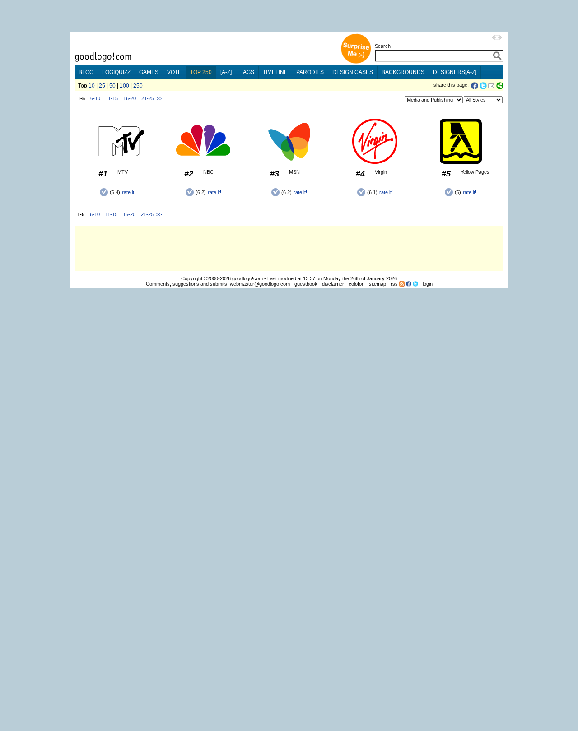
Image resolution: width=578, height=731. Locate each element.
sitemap (377, 284)
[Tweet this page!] (484, 85)
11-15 (112, 98)
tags (247, 72)
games (148, 72)
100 (124, 86)
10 (92, 86)
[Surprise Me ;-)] (356, 62)
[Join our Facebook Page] (408, 284)
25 (102, 86)
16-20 (129, 98)
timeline (275, 72)
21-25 (147, 98)
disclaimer (333, 284)
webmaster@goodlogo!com (260, 284)
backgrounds (403, 72)
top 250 (201, 72)
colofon (356, 284)
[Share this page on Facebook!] (475, 85)
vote (174, 72)
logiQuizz (116, 72)
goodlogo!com (247, 278)
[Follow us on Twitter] (415, 284)
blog (86, 72)
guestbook (305, 284)
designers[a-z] (454, 72)
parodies (310, 72)
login (428, 284)
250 (138, 86)
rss (394, 284)
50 (112, 86)
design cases (352, 72)
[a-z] (226, 72)
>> (159, 98)
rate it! (128, 192)
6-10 (95, 98)
